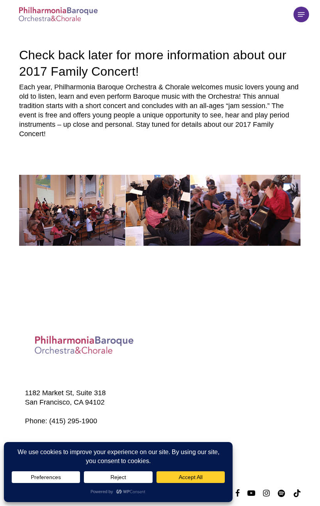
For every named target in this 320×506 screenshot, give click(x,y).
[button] (301, 14)
